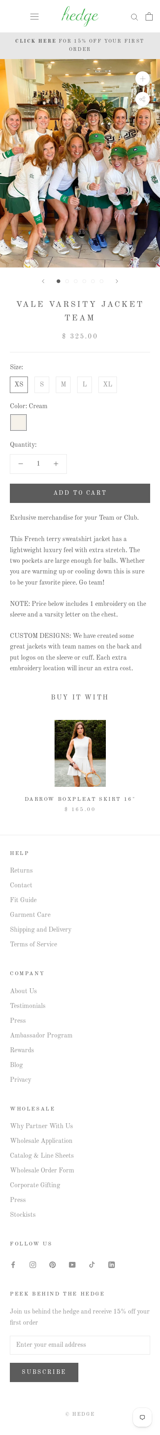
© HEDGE (80, 1414)
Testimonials (28, 1006)
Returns (21, 871)
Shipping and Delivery (40, 930)
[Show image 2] (67, 281)
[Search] (134, 16)
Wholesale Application (41, 1141)
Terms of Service (33, 944)
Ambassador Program (41, 1036)
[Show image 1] (58, 281)
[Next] (117, 281)
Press (18, 1021)
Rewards (22, 1050)
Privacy (20, 1080)
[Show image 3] (76, 281)
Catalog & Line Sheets (42, 1156)
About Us (23, 991)
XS (18, 385)
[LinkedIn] (111, 1264)
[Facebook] (13, 1264)
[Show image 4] (84, 281)
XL (107, 385)
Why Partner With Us (41, 1126)
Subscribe (44, 1372)
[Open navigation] (34, 16)
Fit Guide (23, 900)
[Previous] (43, 281)
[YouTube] (72, 1264)
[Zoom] (142, 78)
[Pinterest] (52, 1264)
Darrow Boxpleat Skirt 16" (80, 799)
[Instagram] (33, 1264)
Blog (16, 1065)
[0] (149, 16)
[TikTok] (92, 1264)
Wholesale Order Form (42, 1171)
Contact (21, 885)
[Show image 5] (93, 281)
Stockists (23, 1215)
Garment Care (30, 915)
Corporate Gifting (35, 1185)
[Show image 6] (101, 281)
